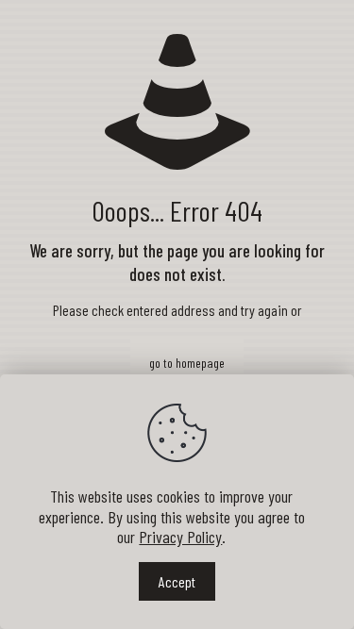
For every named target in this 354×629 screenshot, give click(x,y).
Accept (177, 581)
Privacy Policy (180, 536)
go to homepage (187, 363)
